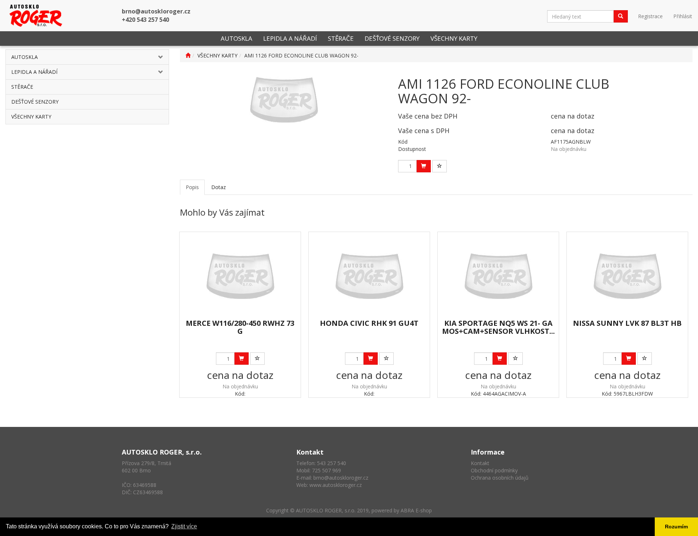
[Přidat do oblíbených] (439, 166)
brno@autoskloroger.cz (156, 11)
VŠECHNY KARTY (453, 38)
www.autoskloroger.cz (335, 484)
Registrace (650, 16)
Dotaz (218, 187)
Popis (192, 187)
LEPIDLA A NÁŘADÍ (290, 38)
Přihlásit (682, 16)
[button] (155, 57)
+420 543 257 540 (145, 20)
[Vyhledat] (620, 16)
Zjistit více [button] (184, 526)
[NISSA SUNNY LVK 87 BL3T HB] (627, 275)
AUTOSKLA (236, 38)
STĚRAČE (341, 38)
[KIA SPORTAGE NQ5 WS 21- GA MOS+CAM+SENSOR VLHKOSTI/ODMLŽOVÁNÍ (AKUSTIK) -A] (498, 275)
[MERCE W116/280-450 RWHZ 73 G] (240, 275)
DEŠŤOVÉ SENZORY (392, 38)
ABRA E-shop (416, 510)
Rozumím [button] (676, 526)
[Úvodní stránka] (187, 55)
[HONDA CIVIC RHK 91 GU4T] (369, 275)
